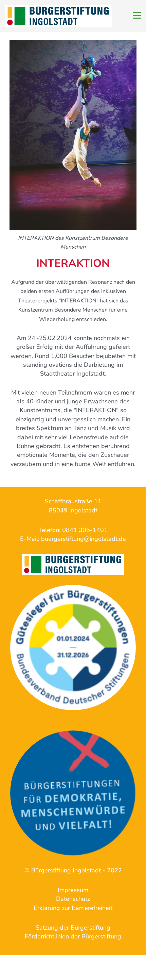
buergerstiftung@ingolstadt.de (83, 539)
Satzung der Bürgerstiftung (73, 928)
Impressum (73, 890)
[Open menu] (137, 16)
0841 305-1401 (85, 530)
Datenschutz (73, 899)
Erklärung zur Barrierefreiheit (73, 908)
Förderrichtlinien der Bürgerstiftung (73, 936)
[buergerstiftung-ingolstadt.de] (73, 647)
